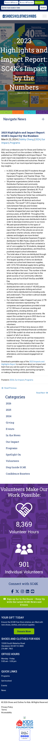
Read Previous (10, 388)
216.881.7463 (7, 649)
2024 (37, 139)
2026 (8, 403)
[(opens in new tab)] (25, 724)
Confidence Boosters (18, 473)
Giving (10, 422)
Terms (4, 710)
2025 (8, 409)
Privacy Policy (7, 707)
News (3, 690)
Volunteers (12, 460)
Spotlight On (13, 454)
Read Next (40, 393)
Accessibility (6, 712)
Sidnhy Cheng (26, 139)
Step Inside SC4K (16, 467)
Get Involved (6, 681)
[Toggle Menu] (44, 16)
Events (10, 428)
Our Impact (19, 380)
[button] (43, 8)
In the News (13, 435)
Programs (15, 142)
